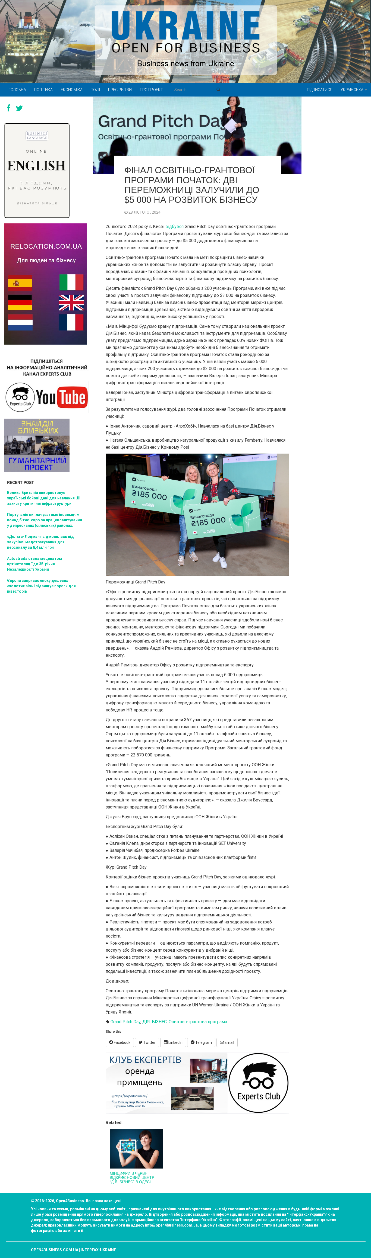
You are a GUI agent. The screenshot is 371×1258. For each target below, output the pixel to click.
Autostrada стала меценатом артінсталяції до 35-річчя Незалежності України (34, 564)
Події (95, 90)
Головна (17, 90)
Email (229, 1042)
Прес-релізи (120, 90)
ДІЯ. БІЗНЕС (154, 1021)
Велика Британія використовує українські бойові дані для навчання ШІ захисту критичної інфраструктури (43, 498)
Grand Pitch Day (125, 1021)
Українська (352, 90)
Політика (43, 90)
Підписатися (319, 90)
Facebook (121, 1042)
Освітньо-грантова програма (198, 1021)
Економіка (72, 90)
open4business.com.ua (54, 1250)
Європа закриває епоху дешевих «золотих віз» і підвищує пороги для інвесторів (41, 585)
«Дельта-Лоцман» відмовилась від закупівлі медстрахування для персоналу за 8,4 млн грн (40, 542)
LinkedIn (175, 1042)
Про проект (151, 90)
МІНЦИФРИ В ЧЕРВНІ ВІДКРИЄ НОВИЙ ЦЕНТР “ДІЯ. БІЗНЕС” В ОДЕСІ (132, 1177)
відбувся (174, 226)
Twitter (149, 1042)
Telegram (203, 1042)
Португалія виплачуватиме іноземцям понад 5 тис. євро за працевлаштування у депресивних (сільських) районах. (44, 520)
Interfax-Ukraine (98, 1250)
